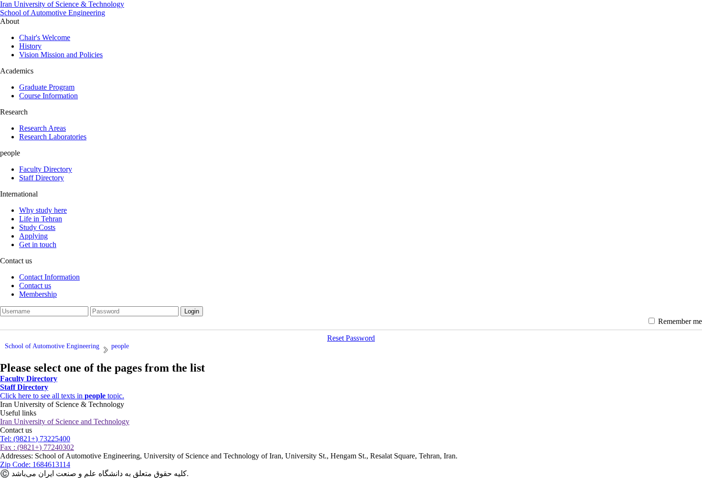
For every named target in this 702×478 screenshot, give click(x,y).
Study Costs (37, 227)
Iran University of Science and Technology (64, 421)
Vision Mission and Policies (61, 55)
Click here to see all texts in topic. (62, 396)
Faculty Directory (45, 169)
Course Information (48, 96)
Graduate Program (46, 87)
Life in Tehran (40, 219)
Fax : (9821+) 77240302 (37, 447)
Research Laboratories (52, 137)
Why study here (43, 210)
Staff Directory (41, 178)
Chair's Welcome (44, 37)
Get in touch (37, 244)
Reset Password (351, 338)
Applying (33, 236)
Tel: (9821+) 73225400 (35, 439)
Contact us (35, 285)
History (30, 46)
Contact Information (49, 277)
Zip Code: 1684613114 (35, 464)
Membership (38, 294)
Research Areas (42, 128)
